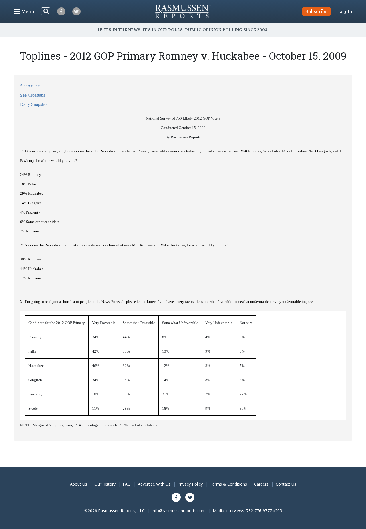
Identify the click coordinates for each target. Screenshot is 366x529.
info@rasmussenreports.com (179, 510)
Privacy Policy (190, 484)
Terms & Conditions (228, 484)
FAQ (127, 484)
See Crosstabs (32, 95)
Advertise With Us (154, 484)
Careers (261, 484)
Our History (105, 484)
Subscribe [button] (316, 11)
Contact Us (286, 484)
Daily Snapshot (34, 104)
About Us (78, 484)
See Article (30, 85)
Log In (345, 11)
